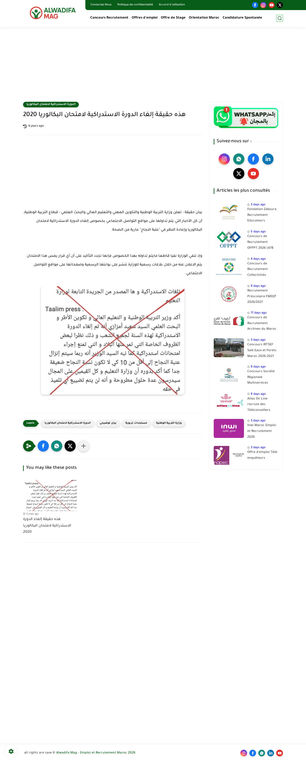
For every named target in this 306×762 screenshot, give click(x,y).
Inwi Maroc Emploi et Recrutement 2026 (261, 431)
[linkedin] (268, 159)
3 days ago (258, 204)
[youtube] (272, 5)
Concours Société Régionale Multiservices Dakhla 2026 (261, 378)
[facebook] (255, 5)
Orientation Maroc (204, 18)
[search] (279, 18)
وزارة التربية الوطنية (169, 423)
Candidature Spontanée (242, 18)
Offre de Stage (173, 18)
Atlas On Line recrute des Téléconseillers (258, 404)
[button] (43, 446)
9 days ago (258, 286)
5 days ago (258, 231)
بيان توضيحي (108, 423)
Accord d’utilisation (172, 4)
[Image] (229, 212)
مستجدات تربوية (136, 423)
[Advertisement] (153, 67)
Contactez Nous (101, 4)
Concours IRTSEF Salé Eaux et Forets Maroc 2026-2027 (261, 350)
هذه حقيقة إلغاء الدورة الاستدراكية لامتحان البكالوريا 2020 (47, 525)
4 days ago (258, 259)
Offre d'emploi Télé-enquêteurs (262, 455)
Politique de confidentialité (135, 4)
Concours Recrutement (109, 18)
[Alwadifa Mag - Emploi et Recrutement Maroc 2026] (53, 12)
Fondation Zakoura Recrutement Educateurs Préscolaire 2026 (261, 216)
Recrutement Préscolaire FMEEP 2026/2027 (261, 296)
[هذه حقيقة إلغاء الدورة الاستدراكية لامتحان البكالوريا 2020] (50, 495)
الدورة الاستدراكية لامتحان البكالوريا (50, 104)
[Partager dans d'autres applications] (83, 446)
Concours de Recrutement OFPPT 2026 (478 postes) (260, 243)
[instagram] (263, 5)
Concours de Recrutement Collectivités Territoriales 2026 (261, 270)
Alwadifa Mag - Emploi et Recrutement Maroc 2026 (95, 753)
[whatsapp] (238, 159)
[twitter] (280, 5)
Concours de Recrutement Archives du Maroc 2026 (261, 324)
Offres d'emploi (144, 18)
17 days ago (259, 313)
